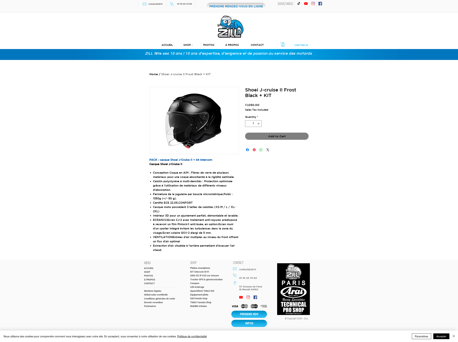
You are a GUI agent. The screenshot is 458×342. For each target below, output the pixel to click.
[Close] (454, 336)
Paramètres (421, 336)
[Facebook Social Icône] (320, 3)
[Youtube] (306, 3)
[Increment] (259, 123)
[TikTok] (299, 3)
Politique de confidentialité (192, 336)
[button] (188, 45)
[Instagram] (313, 3)
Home (153, 74)
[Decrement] (248, 123)
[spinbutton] (253, 123)
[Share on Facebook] (247, 150)
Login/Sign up (301, 45)
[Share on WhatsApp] (261, 150)
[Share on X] (268, 150)
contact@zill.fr (155, 4)
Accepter (441, 336)
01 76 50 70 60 (185, 4)
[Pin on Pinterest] (254, 150)
